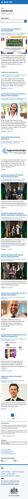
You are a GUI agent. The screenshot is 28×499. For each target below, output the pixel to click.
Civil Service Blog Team (6, 33)
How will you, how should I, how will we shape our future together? (13, 94)
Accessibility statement (7, 476)
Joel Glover (3, 297)
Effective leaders (15, 76)
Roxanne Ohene (4, 98)
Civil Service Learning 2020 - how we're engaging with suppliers (13, 294)
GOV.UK (3, 473)
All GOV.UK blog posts (18, 471)
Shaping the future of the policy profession (11, 377)
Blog (2, 8)
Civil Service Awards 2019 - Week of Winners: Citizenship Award (12, 255)
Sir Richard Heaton (5, 339)
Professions (10, 142)
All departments (11, 473)
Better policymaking (19, 380)
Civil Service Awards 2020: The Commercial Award (11, 30)
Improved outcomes (12, 180)
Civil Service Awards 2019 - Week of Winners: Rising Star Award (12, 176)
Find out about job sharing (7, 450)
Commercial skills (19, 34)
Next (13, 418)
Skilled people (17, 142)
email (24, 432)
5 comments (10, 370)
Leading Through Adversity (9, 72)
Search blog (5, 18)
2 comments (10, 88)
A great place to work (10, 34)
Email (4, 460)
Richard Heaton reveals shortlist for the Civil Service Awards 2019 (14, 335)
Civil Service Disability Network (8, 453)
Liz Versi (3, 74)
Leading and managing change (16, 99)
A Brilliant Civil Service (20, 74)
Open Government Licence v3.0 (10, 482)
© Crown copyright (14, 495)
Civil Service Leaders (6, 76)
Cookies (17, 476)
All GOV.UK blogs (6, 471)
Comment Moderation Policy (7, 436)
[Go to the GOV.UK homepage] (6, 2)
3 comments (10, 131)
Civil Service (7, 10)
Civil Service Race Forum (7, 452)
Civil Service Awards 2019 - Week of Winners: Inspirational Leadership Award (14, 214)
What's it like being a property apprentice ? (10, 138)
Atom (17, 460)
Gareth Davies (4, 380)
